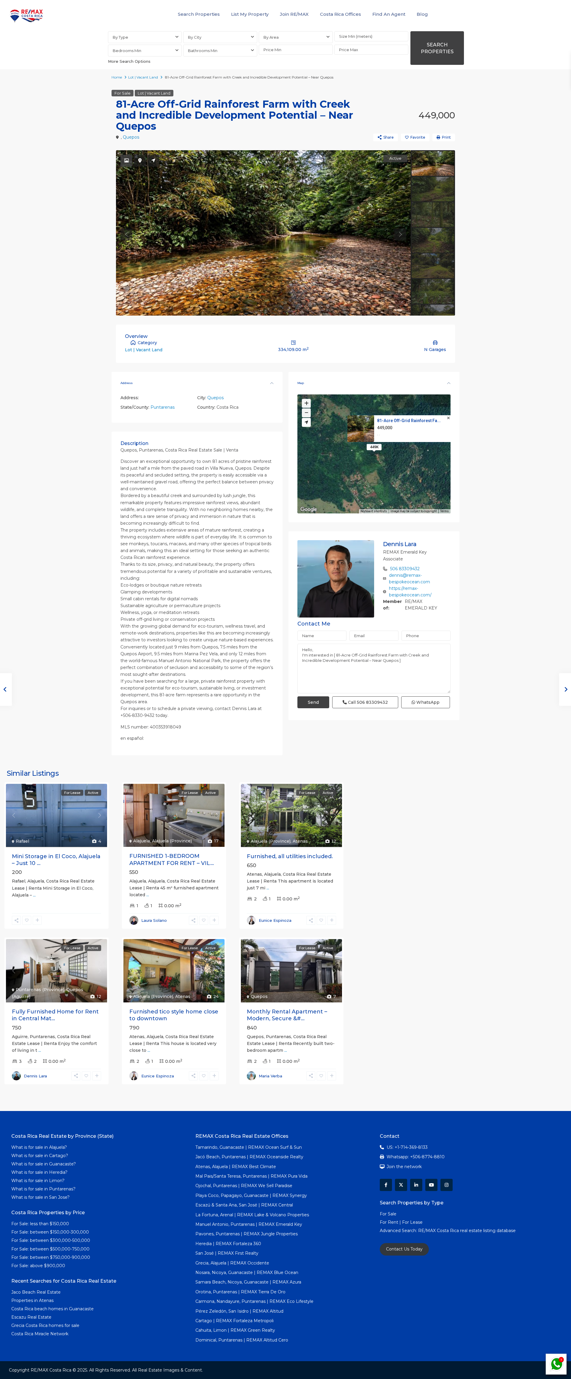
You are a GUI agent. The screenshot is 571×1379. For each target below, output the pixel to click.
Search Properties (199, 14)
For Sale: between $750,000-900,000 (50, 1257)
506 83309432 (405, 568)
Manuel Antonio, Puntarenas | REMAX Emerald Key (248, 1224)
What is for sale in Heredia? (39, 1172)
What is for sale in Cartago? (39, 1155)
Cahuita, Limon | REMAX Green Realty (235, 1330)
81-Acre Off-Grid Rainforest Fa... (409, 420)
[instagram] (446, 1185)
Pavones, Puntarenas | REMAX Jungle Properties (246, 1234)
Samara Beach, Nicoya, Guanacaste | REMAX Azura (248, 1282)
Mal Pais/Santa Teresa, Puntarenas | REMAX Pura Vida (251, 1176)
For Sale (122, 93)
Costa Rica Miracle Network (39, 1333)
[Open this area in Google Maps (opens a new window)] (309, 509)
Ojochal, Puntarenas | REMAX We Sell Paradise (243, 1185)
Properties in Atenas (32, 1300)
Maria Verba (270, 1076)
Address (126, 383)
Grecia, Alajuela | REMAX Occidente (232, 1263)
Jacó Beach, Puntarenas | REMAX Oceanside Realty (249, 1156)
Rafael (22, 841)
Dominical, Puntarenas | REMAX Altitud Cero (241, 1340)
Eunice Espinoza (275, 920)
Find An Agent (388, 14)
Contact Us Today (404, 1249)
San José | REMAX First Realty (226, 1253)
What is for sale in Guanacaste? (43, 1164)
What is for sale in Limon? (38, 1180)
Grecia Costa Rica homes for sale (45, 1325)
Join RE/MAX (294, 14)
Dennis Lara (399, 544)
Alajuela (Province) (172, 841)
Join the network (404, 1166)
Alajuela (141, 841)
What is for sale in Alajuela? (39, 1147)
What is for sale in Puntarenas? (43, 1189)
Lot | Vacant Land (143, 77)
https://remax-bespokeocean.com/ (410, 592)
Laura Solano (154, 920)
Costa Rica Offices (340, 14)
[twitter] (401, 1185)
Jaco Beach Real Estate (36, 1292)
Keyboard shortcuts (373, 511)
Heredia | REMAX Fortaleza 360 (228, 1243)
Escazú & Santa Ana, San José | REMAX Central (244, 1205)
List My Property (250, 14)
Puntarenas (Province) (40, 989)
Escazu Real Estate (31, 1317)
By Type (120, 37)
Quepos (131, 137)
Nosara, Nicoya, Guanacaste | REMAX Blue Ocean (246, 1272)
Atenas (300, 841)
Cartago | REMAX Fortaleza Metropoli (234, 1320)
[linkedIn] (416, 1185)
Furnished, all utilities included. (290, 856)
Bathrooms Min (202, 50)
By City (194, 37)
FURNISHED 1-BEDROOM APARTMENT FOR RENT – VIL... (171, 859)
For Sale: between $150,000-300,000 (50, 1232)
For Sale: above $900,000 (38, 1265)
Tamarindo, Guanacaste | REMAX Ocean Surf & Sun (248, 1147)
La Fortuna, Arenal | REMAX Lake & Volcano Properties (252, 1214)
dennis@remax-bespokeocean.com (409, 578)
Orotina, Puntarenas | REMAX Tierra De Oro (240, 1292)
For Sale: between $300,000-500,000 (50, 1240)
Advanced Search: (399, 1230)
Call (367, 702)
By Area (271, 37)
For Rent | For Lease (401, 1222)
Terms (444, 511)
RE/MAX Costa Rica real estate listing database (467, 1230)
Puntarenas (162, 407)
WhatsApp (427, 702)
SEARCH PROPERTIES (437, 48)
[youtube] (431, 1185)
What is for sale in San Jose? (40, 1197)
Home (117, 77)
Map (300, 383)
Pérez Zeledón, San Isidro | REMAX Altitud (239, 1311)
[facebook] (386, 1185)
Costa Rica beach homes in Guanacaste (52, 1308)
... (34, 895)
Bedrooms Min (127, 50)
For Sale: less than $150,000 (40, 1223)
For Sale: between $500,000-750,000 (50, 1249)
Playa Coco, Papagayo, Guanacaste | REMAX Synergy (251, 1195)
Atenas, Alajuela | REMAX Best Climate (235, 1166)
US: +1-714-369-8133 (407, 1147)
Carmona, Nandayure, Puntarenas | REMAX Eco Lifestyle (254, 1301)
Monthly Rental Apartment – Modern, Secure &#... (287, 1015)
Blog (422, 14)
